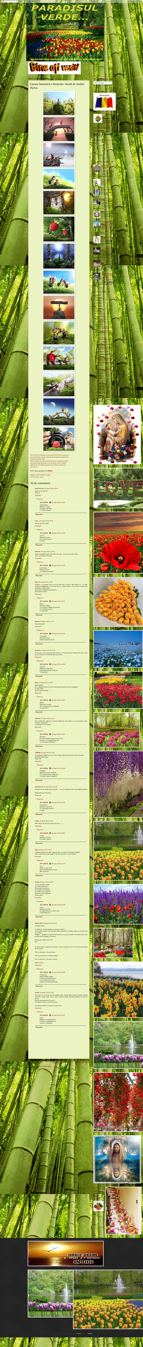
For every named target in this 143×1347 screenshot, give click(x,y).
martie (99, 384)
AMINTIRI (99, 365)
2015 (97, 306)
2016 (97, 303)
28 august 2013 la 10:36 (46, 521)
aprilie (99, 381)
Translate (107, 85)
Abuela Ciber (39, 923)
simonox (78, 1333)
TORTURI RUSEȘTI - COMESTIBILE (107, 199)
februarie (99, 386)
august (99, 324)
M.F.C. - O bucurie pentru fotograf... (106, 261)
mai (98, 378)
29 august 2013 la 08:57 (58, 833)
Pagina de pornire (58, 1062)
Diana (36, 582)
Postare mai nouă (35, 1062)
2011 (97, 395)
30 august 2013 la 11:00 (46, 992)
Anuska (37, 882)
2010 (97, 398)
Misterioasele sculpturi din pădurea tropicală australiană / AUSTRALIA (107, 276)
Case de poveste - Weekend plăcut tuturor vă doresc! (104, 348)
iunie (98, 375)
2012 (97, 392)
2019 (97, 295)
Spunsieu (38, 650)
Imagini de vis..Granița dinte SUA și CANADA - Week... (105, 368)
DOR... (98, 335)
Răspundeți (38, 495)
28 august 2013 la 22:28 (47, 752)
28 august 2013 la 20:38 (46, 682)
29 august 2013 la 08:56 (58, 768)
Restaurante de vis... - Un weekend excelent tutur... (104, 338)
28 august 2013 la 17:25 (47, 621)
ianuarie (99, 389)
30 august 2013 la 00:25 (50, 923)
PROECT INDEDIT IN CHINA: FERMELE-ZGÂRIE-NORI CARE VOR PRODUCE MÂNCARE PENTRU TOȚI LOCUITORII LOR (103, 226)
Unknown (38, 551)
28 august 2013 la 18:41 (58, 633)
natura (41, 477)
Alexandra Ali (39, 787)
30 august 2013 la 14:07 (58, 1015)
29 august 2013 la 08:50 (58, 664)
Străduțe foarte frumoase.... (104, 362)
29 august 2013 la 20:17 (47, 882)
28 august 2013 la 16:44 (58, 533)
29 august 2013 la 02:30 (46, 821)
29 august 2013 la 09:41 (45, 849)
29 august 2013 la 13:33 (58, 863)
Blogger (90, 1333)
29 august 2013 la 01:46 (50, 787)
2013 (97, 311)
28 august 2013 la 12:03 (45, 582)
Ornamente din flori (106, 211)
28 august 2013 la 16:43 (58, 502)
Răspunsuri (40, 499)
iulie (98, 373)
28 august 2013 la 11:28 (48, 551)
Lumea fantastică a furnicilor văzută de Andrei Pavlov (104, 331)
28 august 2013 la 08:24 (51, 488)
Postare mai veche (82, 1062)
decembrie (100, 313)
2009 (97, 400)
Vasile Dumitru (39, 488)
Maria (37, 682)
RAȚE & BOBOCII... (102, 342)
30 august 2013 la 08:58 (58, 905)
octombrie (100, 319)
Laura (37, 521)
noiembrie (100, 316)
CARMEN (50, 471)
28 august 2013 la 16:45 (58, 565)
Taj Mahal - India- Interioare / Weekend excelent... (105, 359)
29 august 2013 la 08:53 (58, 734)
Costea (37, 821)
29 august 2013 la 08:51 (58, 700)
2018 (97, 298)
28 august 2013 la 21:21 (48, 718)
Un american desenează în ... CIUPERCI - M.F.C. (106, 167)
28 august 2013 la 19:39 (48, 650)
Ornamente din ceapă (103, 351)
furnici (37, 477)
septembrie (100, 321)
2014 (97, 308)
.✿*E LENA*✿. (44, 502)
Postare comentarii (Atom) (43, 1066)
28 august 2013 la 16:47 (58, 601)
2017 (97, 300)
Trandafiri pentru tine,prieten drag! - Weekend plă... (104, 327)
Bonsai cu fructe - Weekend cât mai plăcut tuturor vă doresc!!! (106, 182)
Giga (36, 849)
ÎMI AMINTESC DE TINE (104, 344)
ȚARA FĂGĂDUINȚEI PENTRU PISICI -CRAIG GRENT (107, 249)
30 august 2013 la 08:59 (58, 972)
